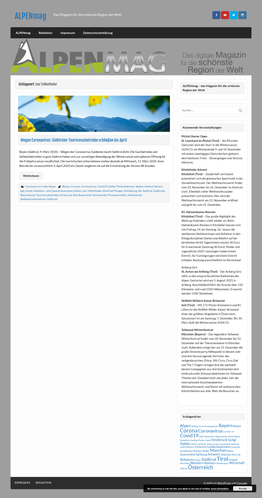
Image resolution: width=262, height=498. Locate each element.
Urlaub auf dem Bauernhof (75, 195)
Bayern (226, 425)
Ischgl (232, 440)
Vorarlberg (185, 463)
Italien (77, 190)
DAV (201, 436)
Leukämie (235, 447)
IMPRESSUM (22, 482)
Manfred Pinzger (113, 190)
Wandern (197, 463)
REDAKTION (43, 482)
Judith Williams (187, 447)
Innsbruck (219, 439)
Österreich (200, 467)
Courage (242, 483)
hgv (22, 190)
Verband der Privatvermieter (109, 195)
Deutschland (234, 436)
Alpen (185, 425)
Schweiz (214, 454)
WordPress (224, 483)
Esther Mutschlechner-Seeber (125, 186)
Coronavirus (88, 186)
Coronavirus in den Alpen (40, 186)
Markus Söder (201, 450)
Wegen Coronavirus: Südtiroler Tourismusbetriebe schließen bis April (74, 140)
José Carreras (198, 443)
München (218, 450)
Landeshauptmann (218, 446)
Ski (140, 190)
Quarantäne (187, 454)
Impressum (67, 32)
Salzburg (201, 454)
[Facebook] (216, 15)
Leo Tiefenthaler (92, 190)
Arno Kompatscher (208, 426)
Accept (243, 488)
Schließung (130, 190)
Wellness (210, 463)
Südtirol (147, 190)
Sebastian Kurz (229, 454)
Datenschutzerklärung (98, 32)
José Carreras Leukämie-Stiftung (223, 444)
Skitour (197, 460)
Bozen (66, 186)
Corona (75, 186)
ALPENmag (30, 16)
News (230, 450)
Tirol (222, 458)
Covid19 (102, 186)
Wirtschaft (237, 463)
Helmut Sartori (153, 186)
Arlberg (194, 426)
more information (220, 488)
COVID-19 (228, 431)
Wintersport (222, 463)
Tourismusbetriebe (47, 195)
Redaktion (45, 32)
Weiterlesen (31, 175)
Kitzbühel (200, 446)
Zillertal (183, 468)
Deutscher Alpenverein (215, 436)
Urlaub (233, 459)
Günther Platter (197, 440)
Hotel (29, 190)
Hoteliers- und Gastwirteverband (53, 190)
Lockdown (186, 450)
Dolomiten (185, 440)
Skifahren (187, 460)
